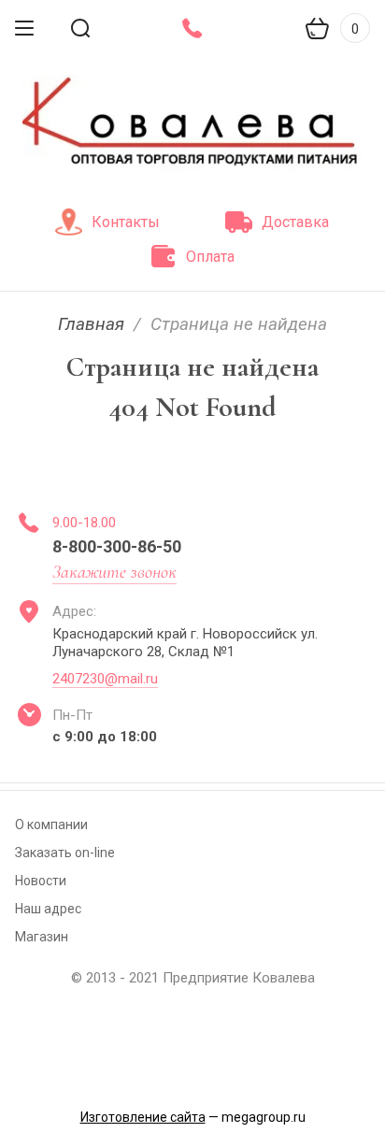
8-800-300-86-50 (116, 546)
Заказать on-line (65, 852)
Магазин (41, 936)
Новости (40, 880)
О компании (51, 824)
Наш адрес (48, 908)
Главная (91, 324)
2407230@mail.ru (105, 678)
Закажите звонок (114, 572)
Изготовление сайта (143, 1117)
